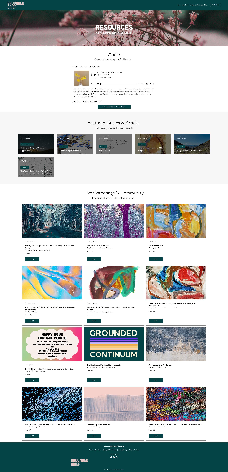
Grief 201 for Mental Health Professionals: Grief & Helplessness (175, 424)
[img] (16, 8)
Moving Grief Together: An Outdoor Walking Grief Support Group (49, 247)
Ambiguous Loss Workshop (160, 365)
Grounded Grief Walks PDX (98, 246)
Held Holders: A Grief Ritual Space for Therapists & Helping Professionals (50, 308)
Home (91, 450)
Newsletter (64, 146)
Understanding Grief (27, 144)
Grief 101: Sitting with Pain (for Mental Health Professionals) (50, 424)
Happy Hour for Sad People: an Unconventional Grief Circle (49, 369)
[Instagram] (114, 457)
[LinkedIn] (111, 457)
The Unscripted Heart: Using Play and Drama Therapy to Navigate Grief (172, 304)
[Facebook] (116, 457)
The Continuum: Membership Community (104, 365)
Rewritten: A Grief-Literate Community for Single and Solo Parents (111, 308)
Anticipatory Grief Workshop (99, 424)
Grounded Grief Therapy (114, 446)
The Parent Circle (156, 246)
